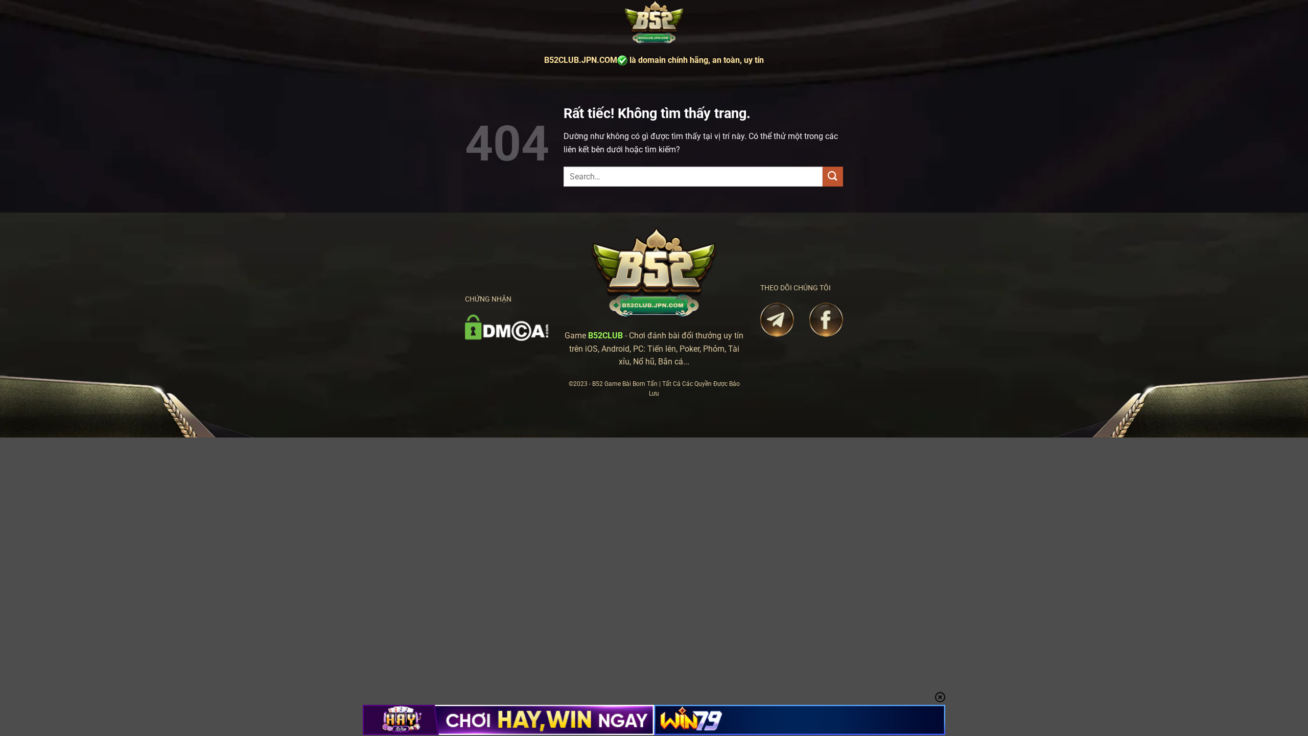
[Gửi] (833, 177)
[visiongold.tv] (654, 23)
